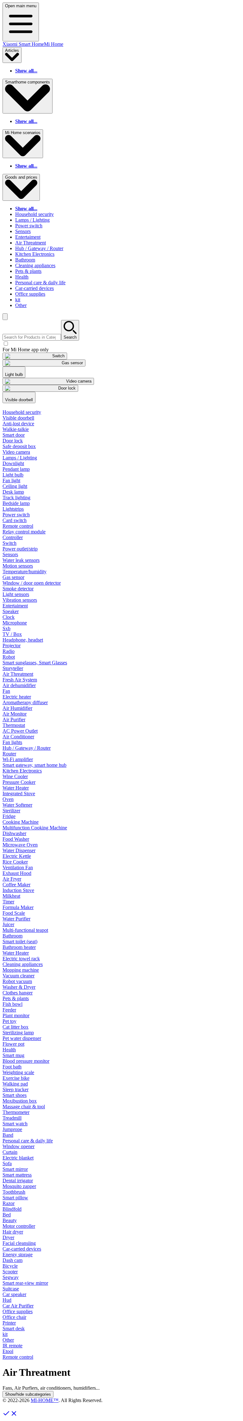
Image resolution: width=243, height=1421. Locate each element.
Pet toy (9, 1021)
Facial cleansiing (19, 1243)
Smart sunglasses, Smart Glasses (35, 662)
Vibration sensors (20, 600)
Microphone (15, 622)
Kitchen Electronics (34, 254)
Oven (8, 799)
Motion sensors (18, 566)
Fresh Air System (20, 679)
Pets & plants (28, 271)
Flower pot (13, 1044)
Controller (13, 537)
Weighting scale (18, 1072)
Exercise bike (16, 1078)
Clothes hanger (18, 992)
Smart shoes (15, 1095)
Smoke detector (18, 588)
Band (8, 1135)
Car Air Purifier (18, 1305)
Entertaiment (27, 237)
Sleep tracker (15, 1089)
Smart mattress (17, 1175)
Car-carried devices (34, 288)
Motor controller (19, 1226)
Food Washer (16, 839)
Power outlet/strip (20, 548)
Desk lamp (13, 492)
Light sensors (16, 594)
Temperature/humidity (25, 571)
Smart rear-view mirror (25, 1283)
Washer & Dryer (19, 987)
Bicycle (10, 1266)
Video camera (16, 452)
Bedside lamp (16, 503)
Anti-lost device (18, 423)
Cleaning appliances (35, 265)
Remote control (18, 526)
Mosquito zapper (19, 1186)
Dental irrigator (18, 1180)
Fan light (11, 480)
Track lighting (16, 497)
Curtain (10, 1152)
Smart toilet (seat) (20, 941)
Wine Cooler (15, 776)
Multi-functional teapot (25, 930)
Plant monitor (16, 1015)
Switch (9, 543)
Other (21, 305)
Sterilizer (11, 810)
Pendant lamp (16, 469)
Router (9, 753)
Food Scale (14, 913)
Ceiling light (15, 486)
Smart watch (15, 1123)
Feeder (9, 1009)
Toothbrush (14, 1192)
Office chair (14, 1317)
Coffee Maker (16, 884)
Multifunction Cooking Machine (35, 827)
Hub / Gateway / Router (39, 248)
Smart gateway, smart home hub (34, 765)
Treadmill (12, 1118)
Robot (9, 657)
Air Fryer (12, 879)
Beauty (10, 1220)
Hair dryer (13, 1231)
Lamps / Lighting (32, 220)
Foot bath (12, 1066)
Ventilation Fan (18, 867)
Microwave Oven (20, 844)
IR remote (12, 1345)
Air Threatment (30, 242)
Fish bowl (12, 1004)
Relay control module (24, 531)
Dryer (8, 1237)
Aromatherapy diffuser (25, 702)
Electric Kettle (17, 856)
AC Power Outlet (20, 731)
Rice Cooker (15, 861)
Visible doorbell (18, 418)
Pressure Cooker (19, 782)
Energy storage (18, 1254)
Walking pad (15, 1083)
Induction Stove (18, 890)
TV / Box (12, 634)
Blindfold (12, 1209)
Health (21, 277)
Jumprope (12, 1129)
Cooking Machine (21, 822)
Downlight (13, 463)
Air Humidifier (17, 708)
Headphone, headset (23, 640)
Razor (9, 1203)
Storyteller (13, 668)
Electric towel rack (21, 958)
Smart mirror (15, 1169)
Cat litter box (15, 1027)
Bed (7, 1214)
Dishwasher (14, 833)
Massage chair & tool (24, 1106)
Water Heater (16, 787)
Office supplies (30, 294)
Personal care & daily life (40, 282)
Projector (12, 645)
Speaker (11, 611)
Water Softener (17, 805)
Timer (8, 901)
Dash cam (12, 1260)
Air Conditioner (18, 736)
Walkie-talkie (16, 429)
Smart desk (14, 1328)
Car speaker (14, 1294)
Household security (34, 214)
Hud (7, 1300)
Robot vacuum (17, 981)
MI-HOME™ (45, 1400)
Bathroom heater (19, 947)
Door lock (13, 440)
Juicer (8, 924)
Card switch (15, 520)
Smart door (14, 435)
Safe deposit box (19, 446)
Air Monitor (15, 714)
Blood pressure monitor (26, 1061)
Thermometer (16, 1112)
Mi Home (53, 44)
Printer (9, 1323)
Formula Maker (18, 907)
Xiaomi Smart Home (23, 44)
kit (17, 299)
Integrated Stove (19, 793)
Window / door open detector (32, 583)
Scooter (10, 1271)
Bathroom (25, 259)
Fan (6, 691)
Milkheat (11, 896)
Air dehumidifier (19, 685)
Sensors (23, 231)
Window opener (18, 1146)
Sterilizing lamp (18, 1032)
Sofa (7, 1163)
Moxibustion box (20, 1101)
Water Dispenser (19, 850)
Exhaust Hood (17, 873)
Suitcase (11, 1288)
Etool (8, 1351)
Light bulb (13, 474)
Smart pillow (15, 1197)
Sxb (6, 628)
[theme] (5, 316)
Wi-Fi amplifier (18, 759)
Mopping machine (21, 970)
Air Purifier (14, 719)
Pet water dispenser (22, 1038)
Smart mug (13, 1055)
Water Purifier (16, 918)
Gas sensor (13, 577)
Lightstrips (13, 509)
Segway (11, 1277)
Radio (9, 651)
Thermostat (14, 725)
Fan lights (12, 742)
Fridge (9, 816)
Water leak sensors (21, 560)
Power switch (28, 225)
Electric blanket (18, 1157)
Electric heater (17, 696)
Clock (9, 617)
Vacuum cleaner (18, 975)
